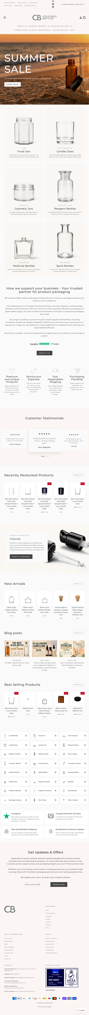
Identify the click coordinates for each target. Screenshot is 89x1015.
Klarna (6, 956)
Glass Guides (8, 938)
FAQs (5, 944)
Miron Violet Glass (25, 30)
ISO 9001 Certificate (30, 5)
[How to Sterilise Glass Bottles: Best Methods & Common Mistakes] (72, 648)
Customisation (60, 30)
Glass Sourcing (8, 953)
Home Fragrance (50, 913)
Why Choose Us (8, 941)
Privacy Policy (8, 5)
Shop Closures (21, 556)
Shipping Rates (8, 950)
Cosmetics (49, 916)
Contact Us (7, 959)
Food (47, 910)
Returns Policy (33, 2)
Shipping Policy (22, 2)
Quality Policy (18, 5)
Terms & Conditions (10, 2)
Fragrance (49, 922)
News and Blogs (9, 947)
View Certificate (50, 989)
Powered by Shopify (44, 1007)
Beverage (48, 925)
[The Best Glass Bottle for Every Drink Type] (17, 648)
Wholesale (45, 30)
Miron (47, 928)
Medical (48, 919)
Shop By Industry (60, 26)
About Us (22, 26)
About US (44, 353)
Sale (72, 30)
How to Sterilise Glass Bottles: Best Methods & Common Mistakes (72, 665)
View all (78, 475)
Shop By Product (38, 26)
